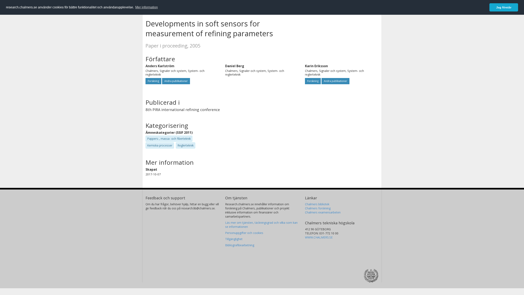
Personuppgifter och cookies (244, 233)
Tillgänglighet (234, 239)
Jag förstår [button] (503, 7)
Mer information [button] (146, 7)
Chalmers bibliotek (317, 204)
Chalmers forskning (318, 208)
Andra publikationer (176, 81)
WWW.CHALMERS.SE (319, 237)
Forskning (153, 81)
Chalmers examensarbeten (323, 212)
